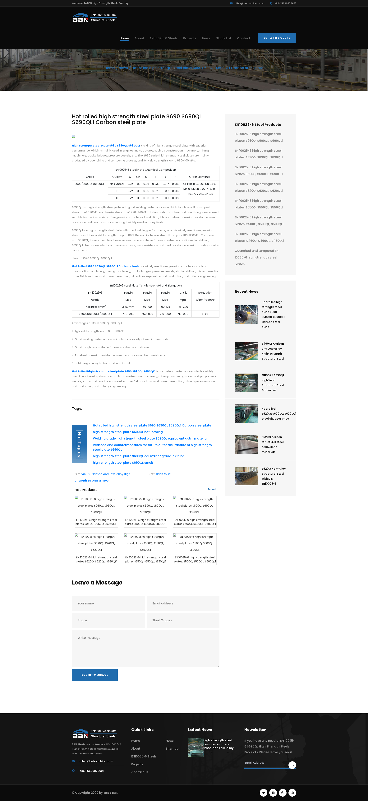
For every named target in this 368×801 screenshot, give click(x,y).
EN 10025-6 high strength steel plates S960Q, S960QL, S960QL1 (96, 522)
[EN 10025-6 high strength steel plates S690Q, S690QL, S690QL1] (194, 505)
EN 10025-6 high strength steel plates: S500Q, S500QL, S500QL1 (195, 559)
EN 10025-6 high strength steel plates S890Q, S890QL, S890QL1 (146, 522)
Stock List (223, 38)
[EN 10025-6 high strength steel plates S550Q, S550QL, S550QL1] (145, 543)
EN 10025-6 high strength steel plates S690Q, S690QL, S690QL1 (195, 522)
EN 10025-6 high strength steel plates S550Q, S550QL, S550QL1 (145, 559)
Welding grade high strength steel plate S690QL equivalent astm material (150, 438)
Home (124, 38)
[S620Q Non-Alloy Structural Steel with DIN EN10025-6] (246, 475)
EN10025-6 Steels (144, 756)
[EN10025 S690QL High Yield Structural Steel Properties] (246, 382)
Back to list (164, 474)
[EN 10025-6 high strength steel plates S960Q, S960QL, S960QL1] (96, 505)
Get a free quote (277, 38)
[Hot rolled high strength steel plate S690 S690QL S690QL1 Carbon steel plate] (246, 314)
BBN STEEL (111, 793)
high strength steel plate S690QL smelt (123, 462)
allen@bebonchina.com (249, 3)
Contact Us (139, 772)
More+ (212, 489)
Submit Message (94, 675)
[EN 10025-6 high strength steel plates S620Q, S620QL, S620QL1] (96, 543)
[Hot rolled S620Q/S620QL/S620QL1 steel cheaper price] (246, 413)
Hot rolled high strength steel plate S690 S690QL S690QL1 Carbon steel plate (152, 425)
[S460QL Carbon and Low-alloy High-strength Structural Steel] (246, 350)
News (206, 38)
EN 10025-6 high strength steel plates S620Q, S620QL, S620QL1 (96, 559)
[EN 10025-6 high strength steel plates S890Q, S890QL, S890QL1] (145, 505)
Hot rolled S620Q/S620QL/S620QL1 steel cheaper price (279, 414)
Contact (243, 38)
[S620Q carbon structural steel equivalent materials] (246, 444)
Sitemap (172, 749)
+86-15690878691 (285, 3)
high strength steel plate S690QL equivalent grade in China (138, 456)
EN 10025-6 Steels (163, 38)
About (139, 38)
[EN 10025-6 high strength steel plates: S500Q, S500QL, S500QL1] (194, 543)
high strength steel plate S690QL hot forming (128, 432)
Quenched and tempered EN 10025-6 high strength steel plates (256, 257)
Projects (189, 38)
